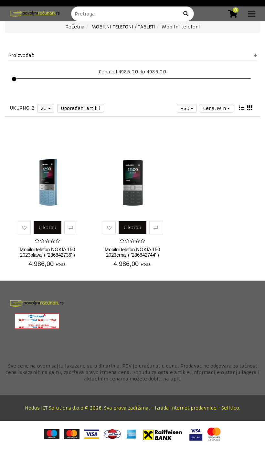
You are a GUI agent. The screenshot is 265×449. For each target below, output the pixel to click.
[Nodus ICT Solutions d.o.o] (33, 14)
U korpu (47, 227)
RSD (185, 108)
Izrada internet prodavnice (186, 408)
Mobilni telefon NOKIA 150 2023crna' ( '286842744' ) (132, 252)
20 (44, 108)
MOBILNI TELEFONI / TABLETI (123, 27)
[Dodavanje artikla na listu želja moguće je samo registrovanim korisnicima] (24, 227)
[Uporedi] (70, 227)
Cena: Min (215, 108)
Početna (75, 27)
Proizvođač (21, 55)
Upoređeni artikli (81, 108)
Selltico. (230, 408)
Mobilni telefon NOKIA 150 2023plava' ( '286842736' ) (47, 252)
